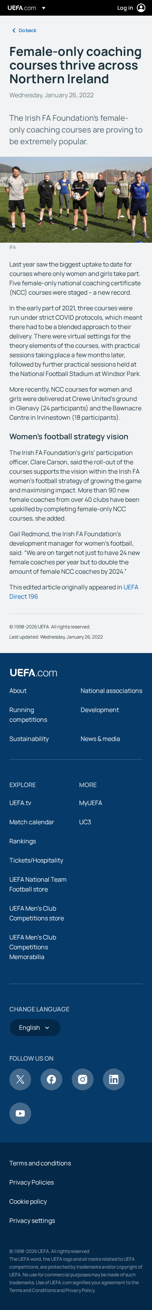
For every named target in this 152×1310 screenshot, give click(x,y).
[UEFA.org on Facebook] (51, 1088)
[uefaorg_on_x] (20, 1088)
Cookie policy (28, 1201)
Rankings (22, 841)
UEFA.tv (20, 802)
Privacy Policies (31, 1182)
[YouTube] (20, 1122)
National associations (111, 690)
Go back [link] (27, 30)
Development (100, 709)
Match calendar (31, 822)
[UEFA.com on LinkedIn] (114, 1088)
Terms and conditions (40, 1163)
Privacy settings (32, 1220)
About (18, 690)
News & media (100, 738)
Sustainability (29, 738)
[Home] (33, 672)
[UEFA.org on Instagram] (83, 1088)
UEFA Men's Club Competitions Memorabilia (32, 947)
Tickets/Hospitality (36, 860)
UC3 (85, 822)
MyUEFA (90, 802)
